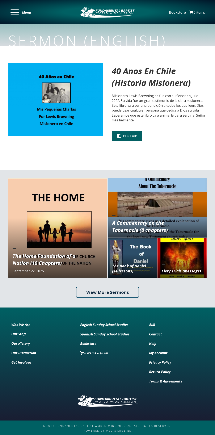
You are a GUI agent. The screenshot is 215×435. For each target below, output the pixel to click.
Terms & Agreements (165, 381)
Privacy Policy (160, 362)
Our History (20, 343)
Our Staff (18, 334)
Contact (155, 334)
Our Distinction (23, 353)
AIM (152, 324)
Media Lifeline (118, 430)
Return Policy (159, 371)
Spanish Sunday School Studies (105, 334)
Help (152, 343)
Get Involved (21, 362)
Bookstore (177, 12)
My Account (158, 353)
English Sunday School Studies (104, 324)
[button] (20, 12)
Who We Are (20, 324)
